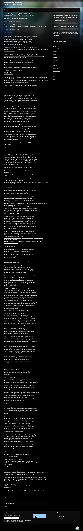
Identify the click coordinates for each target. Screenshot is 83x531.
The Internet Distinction (12, 3)
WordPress (12, 527)
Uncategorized (12, 10)
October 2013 (56, 68)
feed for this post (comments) (12, 507)
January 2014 (56, 62)
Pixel (20, 527)
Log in (59, 514)
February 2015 (56, 48)
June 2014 (55, 54)
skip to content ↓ (76, 1)
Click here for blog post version (11, 18)
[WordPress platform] (77, 529)
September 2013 (56, 71)
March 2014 (55, 60)
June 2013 (55, 76)
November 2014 (56, 51)
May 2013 (55, 79)
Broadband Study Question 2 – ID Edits (13, 70)
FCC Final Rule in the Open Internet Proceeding (65, 26)
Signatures (63, 1)
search (69, 1)
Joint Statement (55, 1)
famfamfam (31, 527)
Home (5, 10)
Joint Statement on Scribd (59, 41)
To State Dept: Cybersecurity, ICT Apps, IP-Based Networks (19, 14)
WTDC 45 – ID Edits (8, 72)
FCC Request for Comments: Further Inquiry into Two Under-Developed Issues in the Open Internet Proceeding (65, 34)
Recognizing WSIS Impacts (11, 15)
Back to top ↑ (38, 527)
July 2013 (55, 73)
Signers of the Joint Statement (60, 20)
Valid (61, 516)
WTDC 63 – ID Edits (8, 74)
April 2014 (55, 57)
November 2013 (56, 65)
